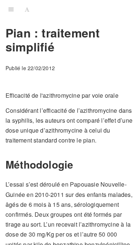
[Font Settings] (27, 9)
